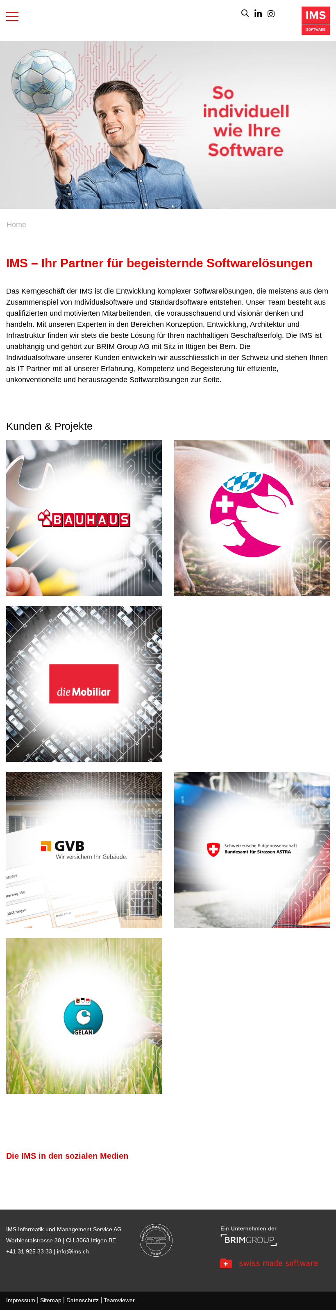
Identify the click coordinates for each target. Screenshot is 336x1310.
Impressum (20, 1300)
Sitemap (50, 1300)
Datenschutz (82, 1300)
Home (16, 225)
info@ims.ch (73, 1251)
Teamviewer (119, 1300)
